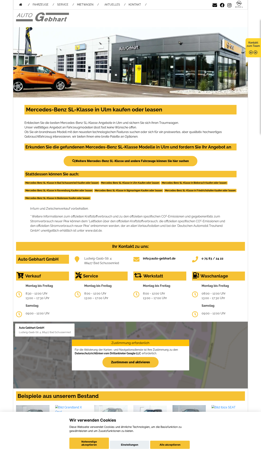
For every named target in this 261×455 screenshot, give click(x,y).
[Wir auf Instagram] (229, 4)
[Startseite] (239, 4)
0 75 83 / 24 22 (212, 258)
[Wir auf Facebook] (222, 4)
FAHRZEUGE (41, 4)
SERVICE (62, 4)
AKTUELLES (112, 4)
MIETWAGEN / (88, 4)
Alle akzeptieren (170, 444)
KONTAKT (135, 4)
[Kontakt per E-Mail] (214, 4)
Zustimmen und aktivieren (130, 362)
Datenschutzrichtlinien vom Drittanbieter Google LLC (108, 353)
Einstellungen (129, 444)
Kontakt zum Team (253, 44)
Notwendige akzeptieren (89, 443)
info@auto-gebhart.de (159, 258)
